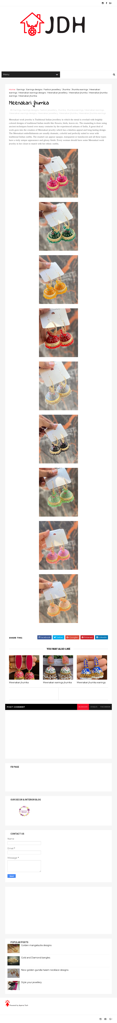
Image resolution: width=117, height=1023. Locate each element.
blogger (83, 707)
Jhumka (66, 89)
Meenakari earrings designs (32, 92)
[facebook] (106, 3)
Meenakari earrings (94, 110)
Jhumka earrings (80, 89)
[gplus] (110, 3)
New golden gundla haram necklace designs (44, 970)
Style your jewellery (31, 982)
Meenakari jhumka (78, 92)
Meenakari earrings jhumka (57, 682)
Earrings (21, 89)
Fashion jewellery (52, 89)
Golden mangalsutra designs (36, 945)
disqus (93, 707)
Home (12, 89)
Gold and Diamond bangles (35, 957)
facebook (105, 707)
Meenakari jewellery (57, 92)
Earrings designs (34, 89)
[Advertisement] (58, 46)
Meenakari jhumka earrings (92, 113)
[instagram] (103, 3)
